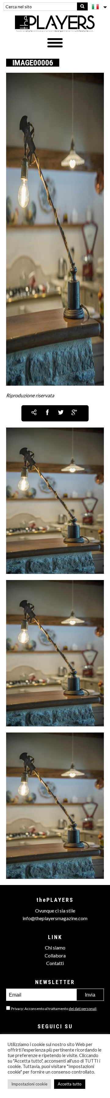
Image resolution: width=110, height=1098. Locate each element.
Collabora (55, 955)
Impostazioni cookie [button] (29, 1083)
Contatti (55, 963)
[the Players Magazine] (55, 23)
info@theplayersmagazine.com (55, 918)
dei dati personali (83, 1008)
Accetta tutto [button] (70, 1083)
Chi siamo (55, 947)
